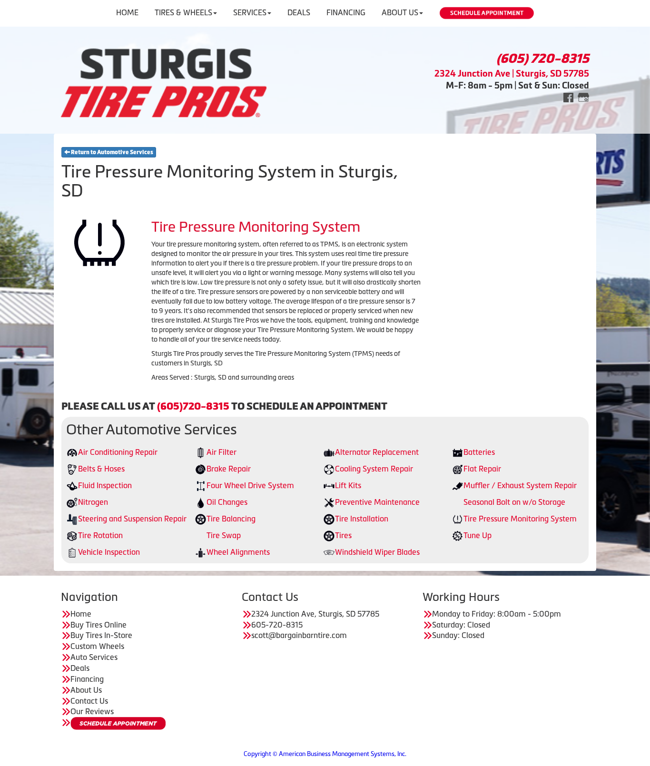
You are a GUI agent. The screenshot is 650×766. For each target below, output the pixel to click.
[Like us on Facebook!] (568, 97)
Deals (298, 12)
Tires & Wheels (183, 12)
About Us (400, 12)
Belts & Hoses (101, 468)
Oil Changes (227, 502)
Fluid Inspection (105, 485)
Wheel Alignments (238, 552)
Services (249, 12)
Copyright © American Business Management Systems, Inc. (325, 753)
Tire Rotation (100, 535)
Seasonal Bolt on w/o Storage (514, 502)
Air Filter (221, 452)
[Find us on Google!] (583, 97)
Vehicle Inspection (109, 552)
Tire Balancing (231, 518)
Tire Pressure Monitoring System (520, 518)
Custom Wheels (97, 646)
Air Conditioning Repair (118, 452)
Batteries (479, 452)
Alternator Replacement (377, 452)
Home (127, 12)
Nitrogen (93, 502)
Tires (343, 535)
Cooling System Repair (374, 468)
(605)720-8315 (193, 406)
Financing (345, 12)
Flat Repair (482, 468)
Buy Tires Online (98, 624)
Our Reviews (92, 711)
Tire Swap (224, 535)
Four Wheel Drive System (250, 485)
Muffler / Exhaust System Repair (520, 485)
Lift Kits (348, 485)
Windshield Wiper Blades (377, 552)
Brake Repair (229, 468)
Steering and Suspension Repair (132, 518)
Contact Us (89, 701)
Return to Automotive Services (111, 152)
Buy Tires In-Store (101, 635)
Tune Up (477, 535)
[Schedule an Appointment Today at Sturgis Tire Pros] (118, 723)
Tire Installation (361, 518)
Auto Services (94, 657)
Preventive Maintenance (377, 502)
